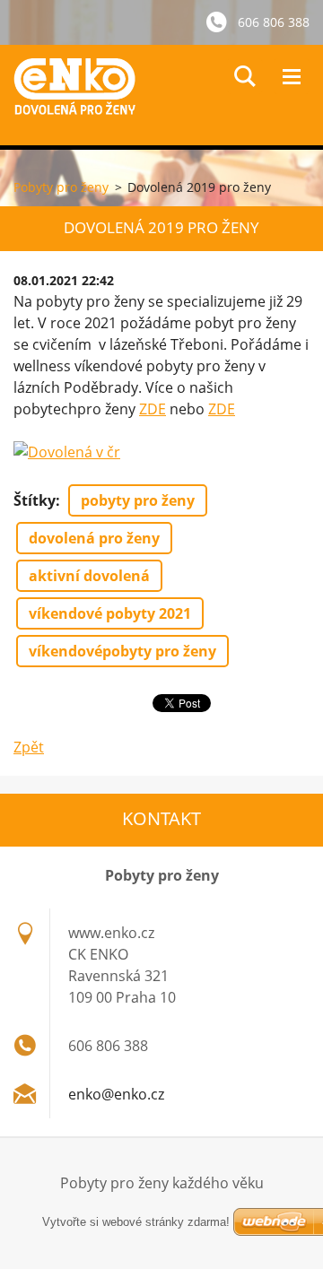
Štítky (34, 500)
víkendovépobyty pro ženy (122, 651)
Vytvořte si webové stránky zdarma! (136, 1222)
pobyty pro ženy (138, 500)
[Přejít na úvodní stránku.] (168, 95)
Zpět (28, 747)
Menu (292, 76)
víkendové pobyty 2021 (110, 613)
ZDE (152, 409)
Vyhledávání (245, 76)
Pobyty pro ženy (61, 187)
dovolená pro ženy (94, 538)
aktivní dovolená (89, 576)
